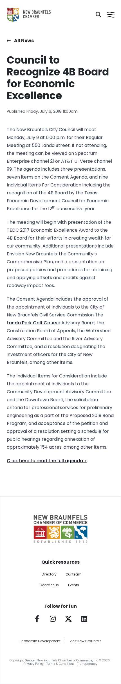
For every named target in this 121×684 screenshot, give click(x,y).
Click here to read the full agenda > (47, 460)
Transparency (87, 664)
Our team (74, 574)
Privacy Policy (34, 664)
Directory (49, 574)
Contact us (49, 585)
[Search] (98, 14)
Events (73, 585)
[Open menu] (110, 14)
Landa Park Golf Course (33, 323)
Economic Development (40, 641)
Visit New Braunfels (86, 641)
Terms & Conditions (60, 664)
